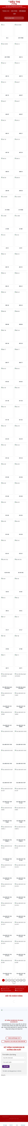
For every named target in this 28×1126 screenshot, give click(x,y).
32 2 (7, 38)
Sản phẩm (14, 11)
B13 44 (7, 458)
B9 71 (7, 668)
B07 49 (7, 343)
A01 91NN (20, 38)
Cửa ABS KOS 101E (7, 763)
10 (21, 980)
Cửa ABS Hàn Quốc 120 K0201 (7, 687)
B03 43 (7, 305)
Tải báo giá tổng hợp (20, 988)
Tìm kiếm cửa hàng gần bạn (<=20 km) (12, 1071)
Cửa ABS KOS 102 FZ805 (7, 821)
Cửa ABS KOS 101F (7, 782)
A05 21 (7, 133)
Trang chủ (5, 11)
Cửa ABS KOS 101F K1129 (7, 802)
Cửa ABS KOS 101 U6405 (7, 707)
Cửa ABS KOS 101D (7, 744)
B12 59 (7, 439)
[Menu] (2, 2)
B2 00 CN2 (7, 572)
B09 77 (7, 362)
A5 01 (7, 248)
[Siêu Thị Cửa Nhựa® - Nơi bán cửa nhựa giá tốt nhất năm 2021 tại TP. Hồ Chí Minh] (14, 2)
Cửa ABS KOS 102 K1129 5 (7, 936)
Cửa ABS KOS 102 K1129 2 (7, 878)
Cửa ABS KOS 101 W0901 (7, 726)
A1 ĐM (7, 229)
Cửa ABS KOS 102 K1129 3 (7, 897)
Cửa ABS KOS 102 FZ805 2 (7, 840)
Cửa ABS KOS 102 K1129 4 (7, 917)
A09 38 (7, 190)
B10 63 (7, 381)
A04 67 (20, 95)
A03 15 (20, 76)
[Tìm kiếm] (26, 2)
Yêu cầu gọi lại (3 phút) (6, 990)
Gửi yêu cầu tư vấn (5, 988)
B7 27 (7, 630)
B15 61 (7, 553)
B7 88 (7, 649)
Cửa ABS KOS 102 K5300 (7, 974)
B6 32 (7, 610)
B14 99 (7, 534)
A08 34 (7, 171)
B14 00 (7, 477)
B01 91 (7, 267)
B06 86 (7, 324)
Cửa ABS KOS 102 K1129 (7, 859)
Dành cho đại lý (19, 990)
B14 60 (7, 496)
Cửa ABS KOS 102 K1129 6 (7, 955)
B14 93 (7, 515)
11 (24, 980)
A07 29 (7, 152)
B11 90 (7, 400)
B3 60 (7, 591)
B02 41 (7, 286)
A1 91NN (7, 209)
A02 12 (20, 57)
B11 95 (7, 419)
